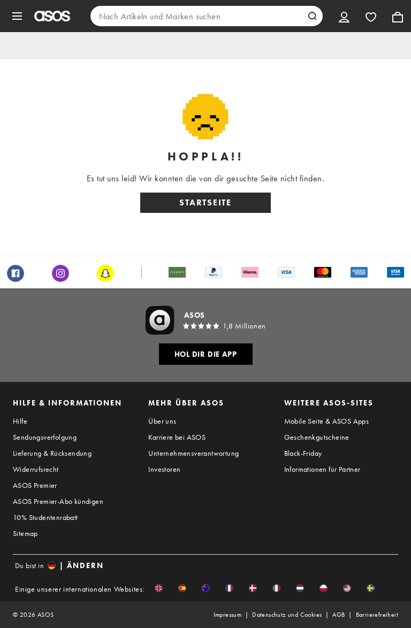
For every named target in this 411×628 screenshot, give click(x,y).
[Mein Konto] (344, 16)
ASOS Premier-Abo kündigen (58, 501)
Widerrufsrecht (36, 469)
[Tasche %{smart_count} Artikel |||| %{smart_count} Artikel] (397, 16)
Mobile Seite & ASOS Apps (326, 421)
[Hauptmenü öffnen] (17, 16)
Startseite (205, 202)
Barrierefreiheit (377, 614)
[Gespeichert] (370, 16)
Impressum (228, 614)
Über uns (162, 421)
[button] (159, 588)
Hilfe (20, 421)
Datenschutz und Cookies (287, 614)
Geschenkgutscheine (316, 437)
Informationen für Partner (322, 469)
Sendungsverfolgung (45, 437)
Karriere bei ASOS (177, 437)
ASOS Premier (35, 485)
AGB (338, 614)
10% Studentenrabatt (45, 517)
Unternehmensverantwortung (193, 453)
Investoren (164, 469)
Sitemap (25, 533)
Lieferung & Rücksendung (52, 453)
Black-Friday (303, 453)
